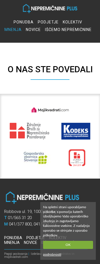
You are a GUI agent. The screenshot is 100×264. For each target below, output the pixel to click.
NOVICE (33, 29)
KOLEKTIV (72, 22)
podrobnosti (52, 254)
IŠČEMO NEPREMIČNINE (68, 29)
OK (68, 244)
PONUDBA (24, 22)
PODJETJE (48, 22)
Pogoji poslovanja (16, 254)
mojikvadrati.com (16, 257)
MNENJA (13, 29)
